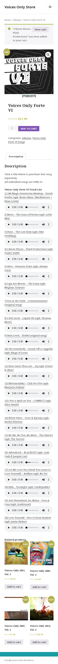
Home (8, 19)
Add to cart (29, 128)
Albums (17, 19)
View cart (40, 29)
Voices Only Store (20, 6)
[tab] (16, 156)
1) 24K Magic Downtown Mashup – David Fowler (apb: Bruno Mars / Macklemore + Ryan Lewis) (29, 197)
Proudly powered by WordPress (19, 660)
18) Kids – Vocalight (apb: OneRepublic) (27, 486)
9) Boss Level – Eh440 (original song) (26, 335)
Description (16, 156)
